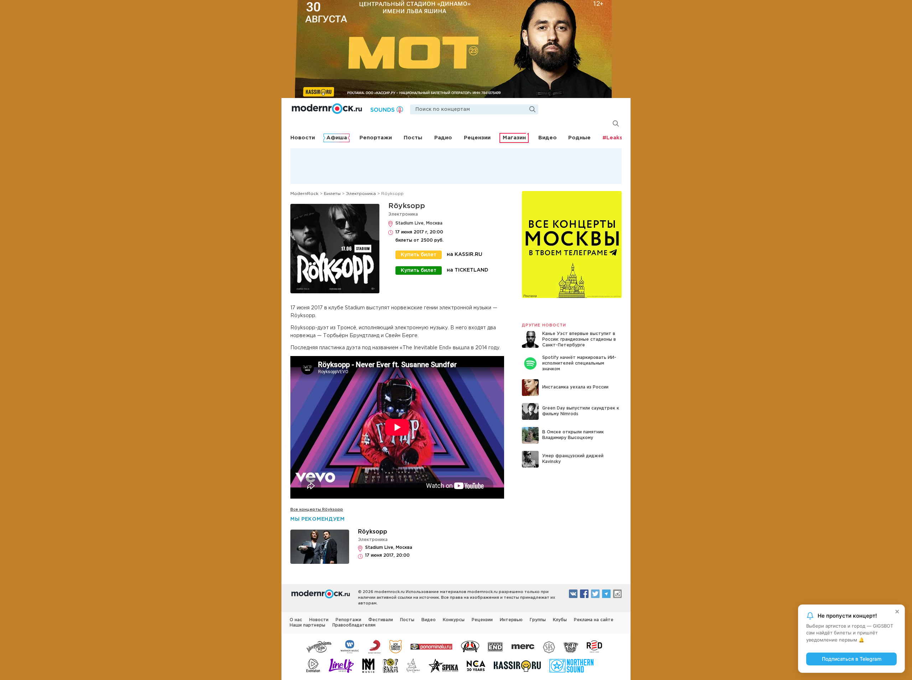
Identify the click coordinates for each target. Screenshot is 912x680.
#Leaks (612, 137)
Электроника (403, 214)
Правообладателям (353, 625)
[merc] (523, 646)
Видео (547, 137)
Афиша (336, 137)
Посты (413, 137)
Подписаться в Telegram (851, 659)
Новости (302, 137)
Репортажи (375, 137)
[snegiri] (470, 646)
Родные (579, 137)
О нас (296, 620)
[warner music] (350, 646)
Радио (443, 137)
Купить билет (418, 255)
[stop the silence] (549, 646)
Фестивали (380, 620)
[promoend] (495, 646)
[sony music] (374, 646)
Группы (538, 620)
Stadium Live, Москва (418, 223)
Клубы (560, 620)
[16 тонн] (319, 646)
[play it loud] (571, 646)
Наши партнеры (307, 625)
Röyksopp (406, 206)
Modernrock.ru (326, 108)
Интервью (511, 620)
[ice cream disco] (395, 646)
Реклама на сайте (593, 620)
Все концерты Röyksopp (316, 509)
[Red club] (596, 646)
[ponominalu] (431, 646)
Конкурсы (454, 620)
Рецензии (477, 137)
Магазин (514, 137)
